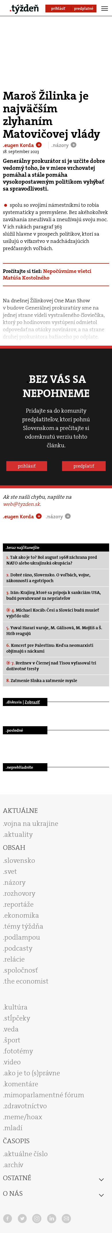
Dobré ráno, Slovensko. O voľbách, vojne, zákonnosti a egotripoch (48, 578)
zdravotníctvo (25, 1106)
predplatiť (84, 466)
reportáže (19, 904)
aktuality (18, 834)
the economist (26, 981)
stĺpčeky (17, 1018)
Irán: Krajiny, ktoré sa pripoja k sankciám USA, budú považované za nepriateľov (53, 595)
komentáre (21, 1084)
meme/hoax (23, 1117)
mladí (13, 1128)
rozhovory (19, 893)
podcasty (18, 948)
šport (12, 1040)
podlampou (22, 937)
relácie (14, 959)
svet (10, 871)
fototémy (18, 1051)
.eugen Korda (19, 145)
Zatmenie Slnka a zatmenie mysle (41, 680)
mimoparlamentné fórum (44, 1095)
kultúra (16, 1007)
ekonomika (21, 915)
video (12, 1062)
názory (15, 882)
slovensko (19, 860)
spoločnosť (21, 970)
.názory (60, 145)
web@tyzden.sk (21, 504)
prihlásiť (27, 466)
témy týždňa (23, 926)
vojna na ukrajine (31, 823)
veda (11, 1029)
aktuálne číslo (26, 1154)
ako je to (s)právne (32, 1073)
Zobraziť (32, 702)
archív (13, 1164)
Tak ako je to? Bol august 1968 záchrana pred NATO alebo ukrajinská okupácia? (51, 560)
